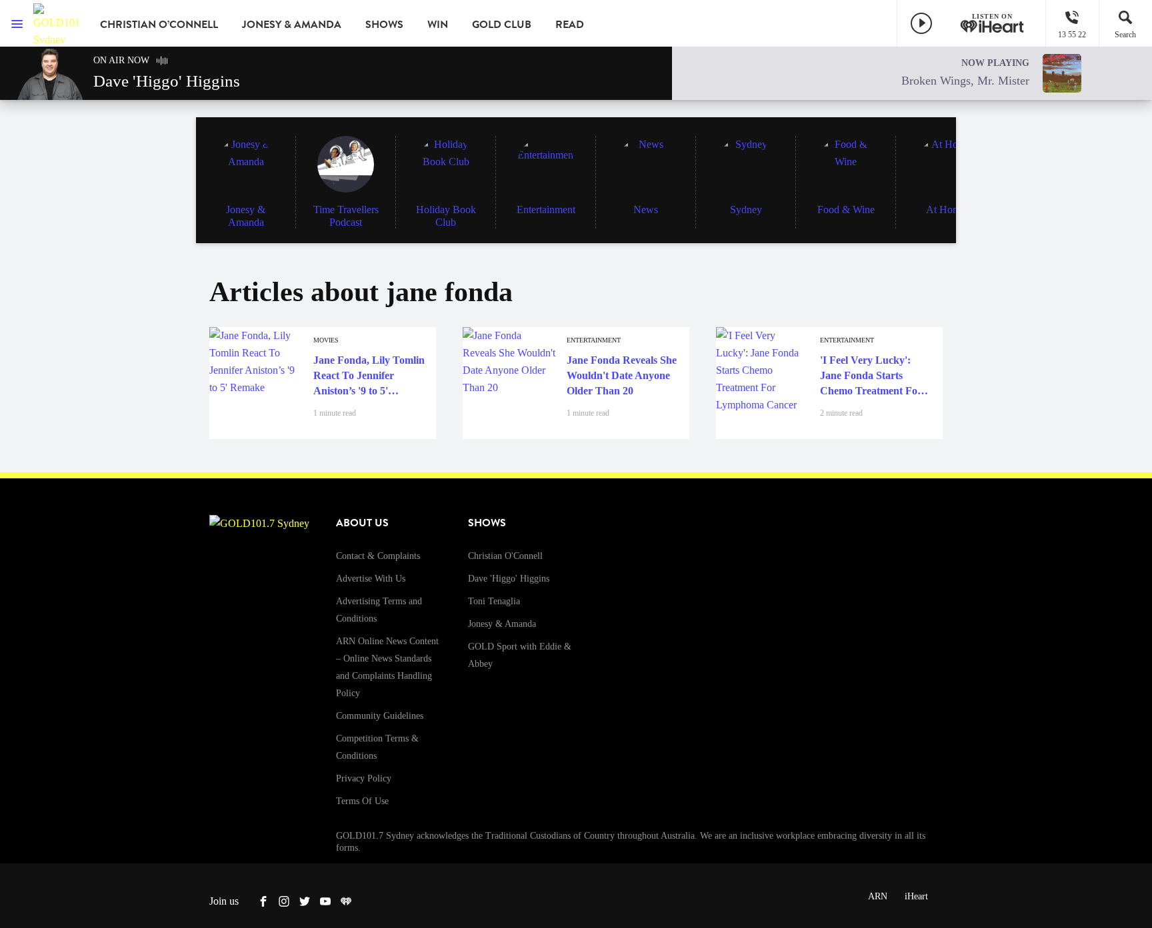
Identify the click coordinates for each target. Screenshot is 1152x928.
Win (437, 25)
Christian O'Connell (505, 556)
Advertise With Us (370, 579)
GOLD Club (501, 25)
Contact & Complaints (378, 556)
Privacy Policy (363, 778)
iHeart (916, 896)
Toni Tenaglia (494, 601)
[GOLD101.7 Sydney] (56, 23)
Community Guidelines (379, 716)
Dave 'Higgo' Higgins (508, 579)
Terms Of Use (362, 801)
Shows (384, 25)
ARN (877, 896)
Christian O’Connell (159, 25)
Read (569, 25)
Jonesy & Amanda (291, 25)
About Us (362, 523)
